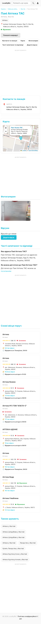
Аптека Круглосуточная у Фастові (15, 559)
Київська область (13, 9)
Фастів (23, 9)
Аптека (4, 20)
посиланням (6, 271)
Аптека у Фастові (9, 526)
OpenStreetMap (33, 150)
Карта (23, 41)
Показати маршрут (10, 35)
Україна (3, 9)
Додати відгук (32, 45)
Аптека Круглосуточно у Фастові (15, 554)
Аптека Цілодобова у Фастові (13, 532)
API (20, 619)
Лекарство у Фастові (28, 543)
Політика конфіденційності (28, 616)
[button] (21, 138)
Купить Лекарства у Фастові (13, 548)
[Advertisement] (20, 72)
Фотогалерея (33, 41)
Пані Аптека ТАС (17, 128)
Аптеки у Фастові (9, 543)
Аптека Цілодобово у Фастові (13, 537)
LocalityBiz (6, 3)
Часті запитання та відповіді (12, 45)
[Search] (33, 3)
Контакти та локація (9, 41)
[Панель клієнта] (38, 3)
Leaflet (24, 150)
